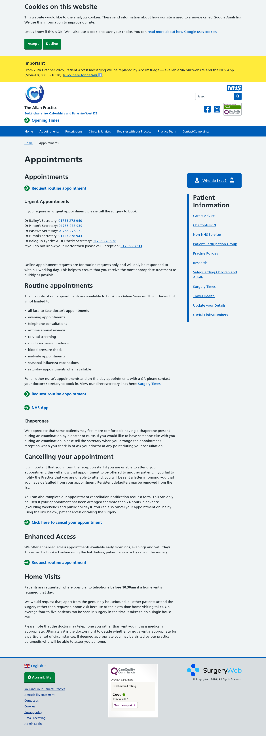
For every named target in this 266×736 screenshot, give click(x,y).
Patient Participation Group (215, 244)
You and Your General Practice (44, 689)
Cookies (29, 706)
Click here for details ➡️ (83, 75)
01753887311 (131, 246)
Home (29, 131)
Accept (33, 44)
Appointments (49, 131)
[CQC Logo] (123, 674)
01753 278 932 (71, 231)
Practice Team (167, 131)
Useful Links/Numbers (210, 315)
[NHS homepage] (60, 94)
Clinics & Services (100, 131)
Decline (52, 44)
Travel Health (204, 296)
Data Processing (35, 718)
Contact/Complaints (196, 131)
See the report (123, 705)
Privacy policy (33, 712)
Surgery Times (149, 384)
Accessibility (41, 677)
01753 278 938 (104, 241)
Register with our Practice (134, 131)
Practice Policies (205, 253)
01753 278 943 (70, 236)
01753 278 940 (70, 221)
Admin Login (33, 724)
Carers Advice (204, 216)
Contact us (31, 700)
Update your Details (209, 305)
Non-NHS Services (207, 234)
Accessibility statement (39, 695)
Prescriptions (73, 131)
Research (200, 263)
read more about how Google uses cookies (182, 32)
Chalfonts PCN (204, 225)
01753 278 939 (70, 226)
